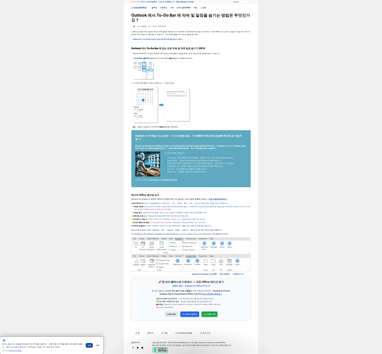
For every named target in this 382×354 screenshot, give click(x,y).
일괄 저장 (147, 216)
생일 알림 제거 (206, 226)
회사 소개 (206, 324)
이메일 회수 (146, 213)
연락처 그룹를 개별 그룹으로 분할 (188, 226)
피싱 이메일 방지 (174, 222)
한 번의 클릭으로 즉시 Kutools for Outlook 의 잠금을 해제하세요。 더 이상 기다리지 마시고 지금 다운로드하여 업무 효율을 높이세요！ (180, 234)
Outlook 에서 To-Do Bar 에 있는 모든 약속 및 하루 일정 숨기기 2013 (157, 39)
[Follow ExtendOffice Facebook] (133, 339)
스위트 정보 (171, 305)
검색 (204, 8)
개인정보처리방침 (185, 324)
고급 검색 (195, 213)
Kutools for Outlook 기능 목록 (204, 265)
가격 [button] (172, 8)
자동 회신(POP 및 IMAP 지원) (154, 207)
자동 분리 (176, 216)
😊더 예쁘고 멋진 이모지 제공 (156, 219)
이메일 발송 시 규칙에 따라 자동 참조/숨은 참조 (195, 207)
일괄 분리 (154, 216)
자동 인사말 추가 (235, 207)
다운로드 (163, 8)
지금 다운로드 (224, 265)
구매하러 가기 (238, 265)
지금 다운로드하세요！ (218, 199)
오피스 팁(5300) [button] (183, 8)
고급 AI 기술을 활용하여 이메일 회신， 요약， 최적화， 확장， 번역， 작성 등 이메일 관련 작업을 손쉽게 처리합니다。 (186, 203)
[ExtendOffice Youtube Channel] (142, 339)
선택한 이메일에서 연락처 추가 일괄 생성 (160, 226)
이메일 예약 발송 (172, 207)
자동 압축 (184, 216)
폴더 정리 (203, 213)
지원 (195, 8)
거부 (97, 345)
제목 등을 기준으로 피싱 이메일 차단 (164, 213)
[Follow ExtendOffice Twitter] (137, 339)
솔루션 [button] (154, 8)
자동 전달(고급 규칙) (220, 207)
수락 (89, 345)
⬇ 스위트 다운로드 (189, 305)
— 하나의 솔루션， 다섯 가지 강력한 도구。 (163, 2)
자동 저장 (169, 216)
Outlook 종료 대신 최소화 (195, 219)
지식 (151, 324)
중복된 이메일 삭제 (185, 213)
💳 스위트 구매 (209, 305)
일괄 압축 (162, 216)
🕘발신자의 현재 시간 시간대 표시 (193, 222)
